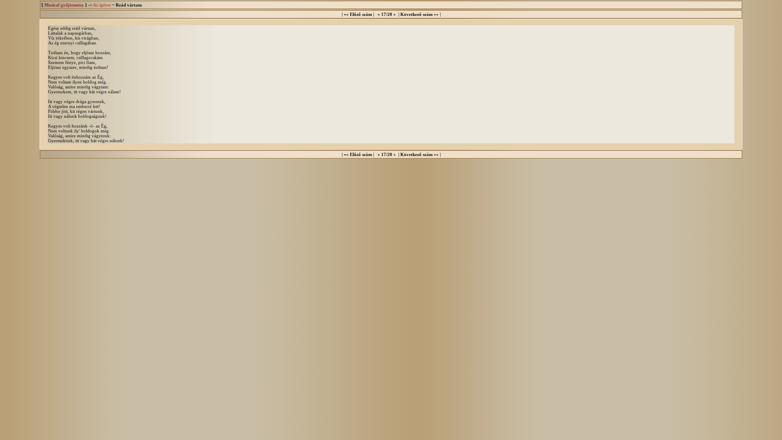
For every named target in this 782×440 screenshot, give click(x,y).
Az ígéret (102, 4)
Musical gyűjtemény (64, 4)
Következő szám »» (419, 14)
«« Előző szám (358, 14)
